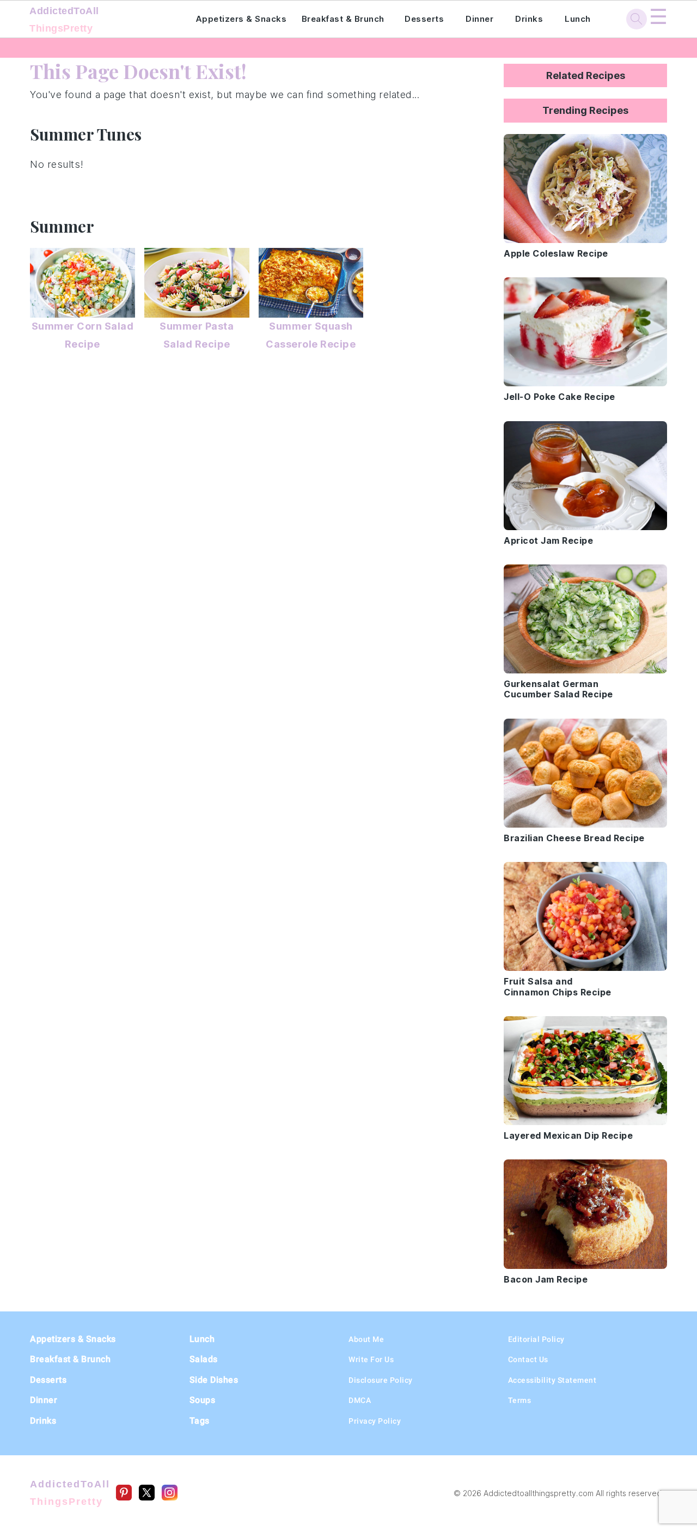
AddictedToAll (64, 19)
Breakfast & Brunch (343, 19)
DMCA (359, 1400)
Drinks (529, 19)
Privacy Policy (374, 1421)
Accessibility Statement (552, 1380)
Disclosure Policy (380, 1380)
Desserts (424, 19)
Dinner (479, 19)
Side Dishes (214, 1380)
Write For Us (371, 1359)
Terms (519, 1400)
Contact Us (528, 1359)
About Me (366, 1339)
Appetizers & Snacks (241, 19)
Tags (199, 1420)
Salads (203, 1359)
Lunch (578, 19)
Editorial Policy (536, 1339)
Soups (202, 1400)
